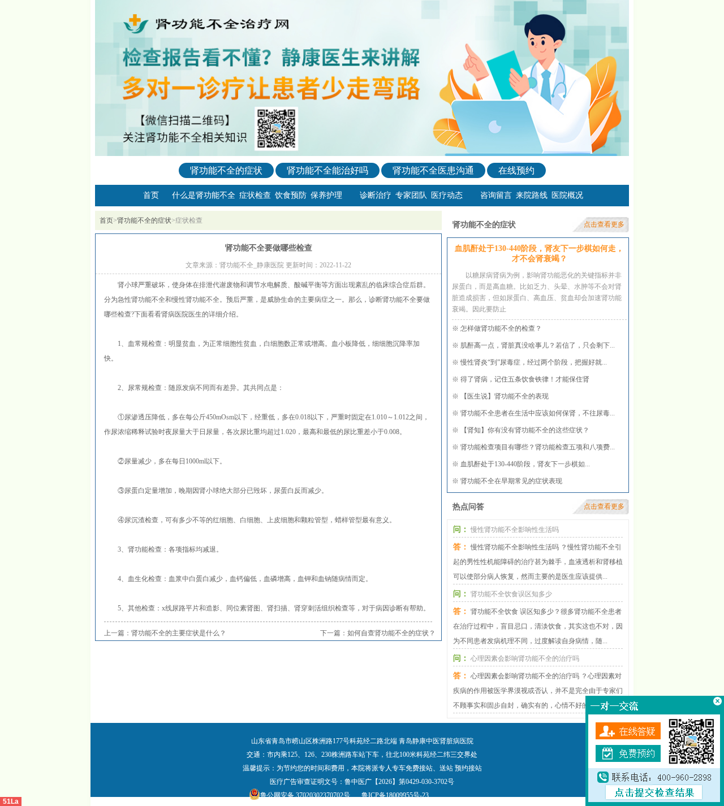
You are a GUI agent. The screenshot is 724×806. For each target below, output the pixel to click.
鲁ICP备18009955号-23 (395, 795)
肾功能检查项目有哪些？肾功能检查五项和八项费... (537, 447)
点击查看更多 (604, 224)
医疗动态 (447, 195)
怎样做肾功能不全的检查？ (501, 328)
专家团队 (411, 195)
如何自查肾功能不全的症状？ (391, 633)
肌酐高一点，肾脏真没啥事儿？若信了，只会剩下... (537, 345)
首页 (151, 195)
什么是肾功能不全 (203, 195)
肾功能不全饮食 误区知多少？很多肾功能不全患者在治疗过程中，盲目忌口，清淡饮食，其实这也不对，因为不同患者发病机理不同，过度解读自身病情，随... (538, 626)
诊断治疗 (375, 195)
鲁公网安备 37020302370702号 (305, 795)
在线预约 (516, 170)
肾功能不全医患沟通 (433, 170)
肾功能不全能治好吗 (327, 170)
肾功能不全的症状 (226, 170)
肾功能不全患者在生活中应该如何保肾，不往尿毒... (537, 413)
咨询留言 (496, 195)
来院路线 (532, 195)
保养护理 (326, 195)
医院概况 (567, 195)
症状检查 (255, 195)
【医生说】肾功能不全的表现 (504, 396)
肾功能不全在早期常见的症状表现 (511, 481)
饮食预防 (291, 195)
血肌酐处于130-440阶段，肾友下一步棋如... (525, 464)
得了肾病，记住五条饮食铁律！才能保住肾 (524, 379)
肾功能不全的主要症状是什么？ (178, 633)
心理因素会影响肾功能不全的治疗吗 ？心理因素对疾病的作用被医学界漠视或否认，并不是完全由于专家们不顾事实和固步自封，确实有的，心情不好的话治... (538, 690)
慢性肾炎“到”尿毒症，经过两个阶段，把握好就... (533, 362)
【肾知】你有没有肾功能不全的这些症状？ (524, 430)
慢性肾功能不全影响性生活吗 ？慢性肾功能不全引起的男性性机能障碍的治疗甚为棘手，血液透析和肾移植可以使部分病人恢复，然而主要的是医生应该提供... (538, 561)
